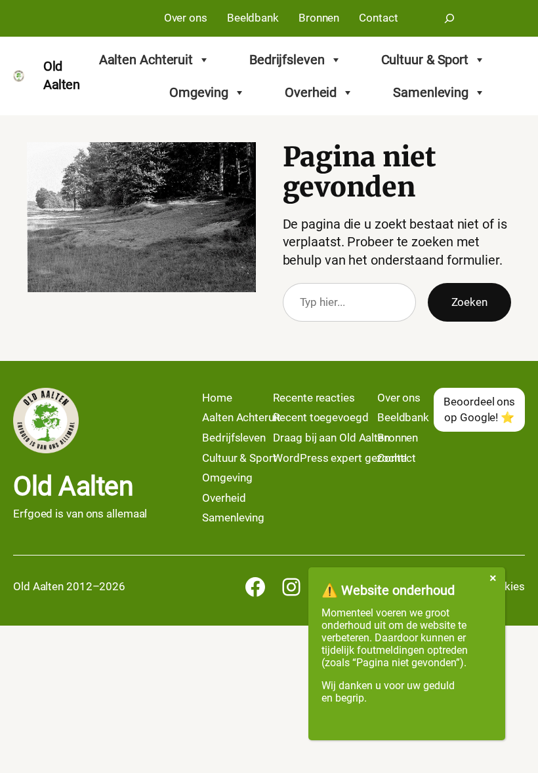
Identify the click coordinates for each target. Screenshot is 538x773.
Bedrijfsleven (287, 59)
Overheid (311, 92)
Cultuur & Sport (425, 59)
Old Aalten (73, 486)
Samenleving (430, 92)
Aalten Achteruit (146, 59)
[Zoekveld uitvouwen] (449, 18)
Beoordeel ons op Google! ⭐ (479, 409)
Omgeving (198, 92)
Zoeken (469, 302)
